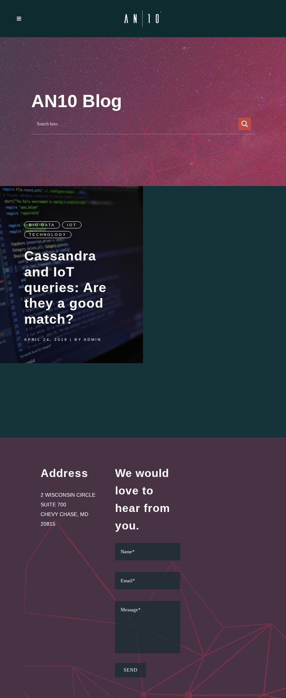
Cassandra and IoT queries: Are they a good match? (65, 287)
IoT (72, 225)
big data (42, 225)
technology (48, 235)
